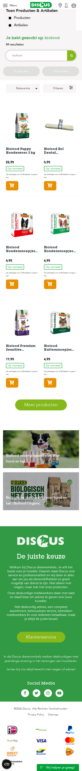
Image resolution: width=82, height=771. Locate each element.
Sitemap (53, 714)
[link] (41, 451)
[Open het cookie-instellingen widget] (7, 764)
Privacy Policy (36, 714)
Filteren (58, 88)
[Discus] (41, 5)
